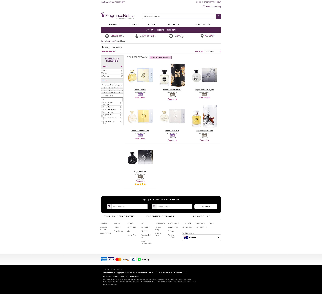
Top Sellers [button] (210, 51)
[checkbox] (112, 71)
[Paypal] (133, 259)
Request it (172, 99)
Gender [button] (105, 66)
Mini (128, 231)
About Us (144, 231)
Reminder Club (201, 227)
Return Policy (160, 223)
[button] (119, 88)
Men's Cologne (105, 233)
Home (103, 41)
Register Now (187, 227)
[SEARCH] (218, 16)
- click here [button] (161, 30)
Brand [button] (104, 81)
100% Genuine (173, 223)
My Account (186, 223)
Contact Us (145, 227)
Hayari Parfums (161, 57)
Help (219, 2)
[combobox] (182, 16)
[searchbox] (179, 16)
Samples (117, 227)
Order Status (209, 2)
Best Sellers (118, 231)
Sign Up (206, 207)
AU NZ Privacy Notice (131, 276)
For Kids (130, 223)
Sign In (198, 2)
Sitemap (171, 231)
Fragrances (110, 41)
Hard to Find (131, 235)
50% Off (117, 223)
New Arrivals (131, 227)
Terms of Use (173, 227)
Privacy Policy (118, 276)
